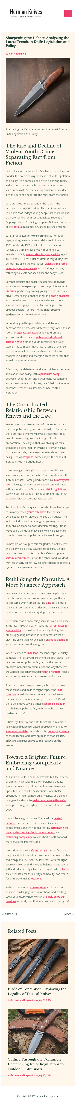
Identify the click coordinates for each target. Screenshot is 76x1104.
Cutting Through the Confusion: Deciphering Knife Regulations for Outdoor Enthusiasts (36, 1064)
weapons (28, 457)
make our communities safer (49, 800)
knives (65, 869)
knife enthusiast (38, 850)
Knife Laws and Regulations (22, 1000)
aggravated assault (28, 332)
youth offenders (36, 512)
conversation (38, 887)
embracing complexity (19, 837)
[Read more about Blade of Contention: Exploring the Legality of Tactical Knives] (38, 961)
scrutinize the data (17, 731)
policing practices (59, 295)
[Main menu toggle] (68, 13)
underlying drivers (58, 731)
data (16, 226)
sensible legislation (54, 703)
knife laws (32, 653)
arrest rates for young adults (43, 254)
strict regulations (56, 489)
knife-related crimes (17, 558)
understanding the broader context (34, 832)
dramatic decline (55, 639)
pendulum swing (50, 374)
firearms (11, 291)
